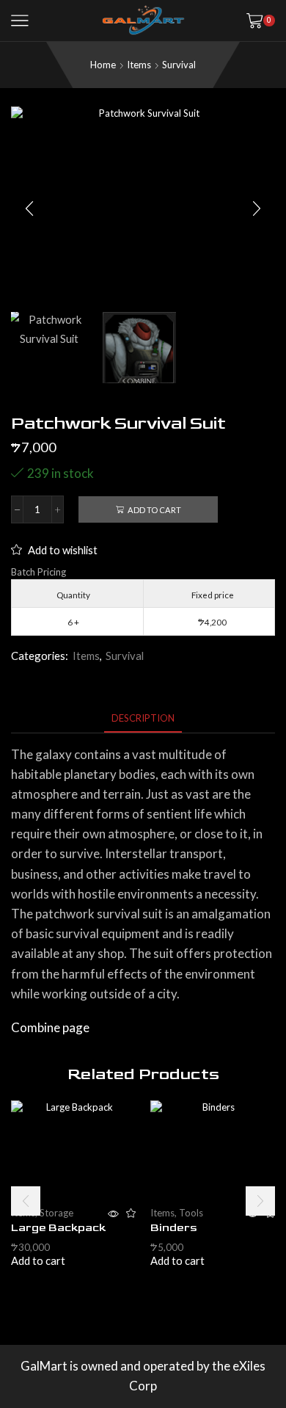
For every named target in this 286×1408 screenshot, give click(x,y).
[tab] (143, 718)
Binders (173, 1228)
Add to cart (154, 510)
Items (139, 64)
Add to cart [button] (38, 1261)
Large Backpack (58, 1228)
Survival (179, 64)
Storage (56, 1213)
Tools (191, 1213)
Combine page (50, 1027)
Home (103, 64)
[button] (29, 209)
